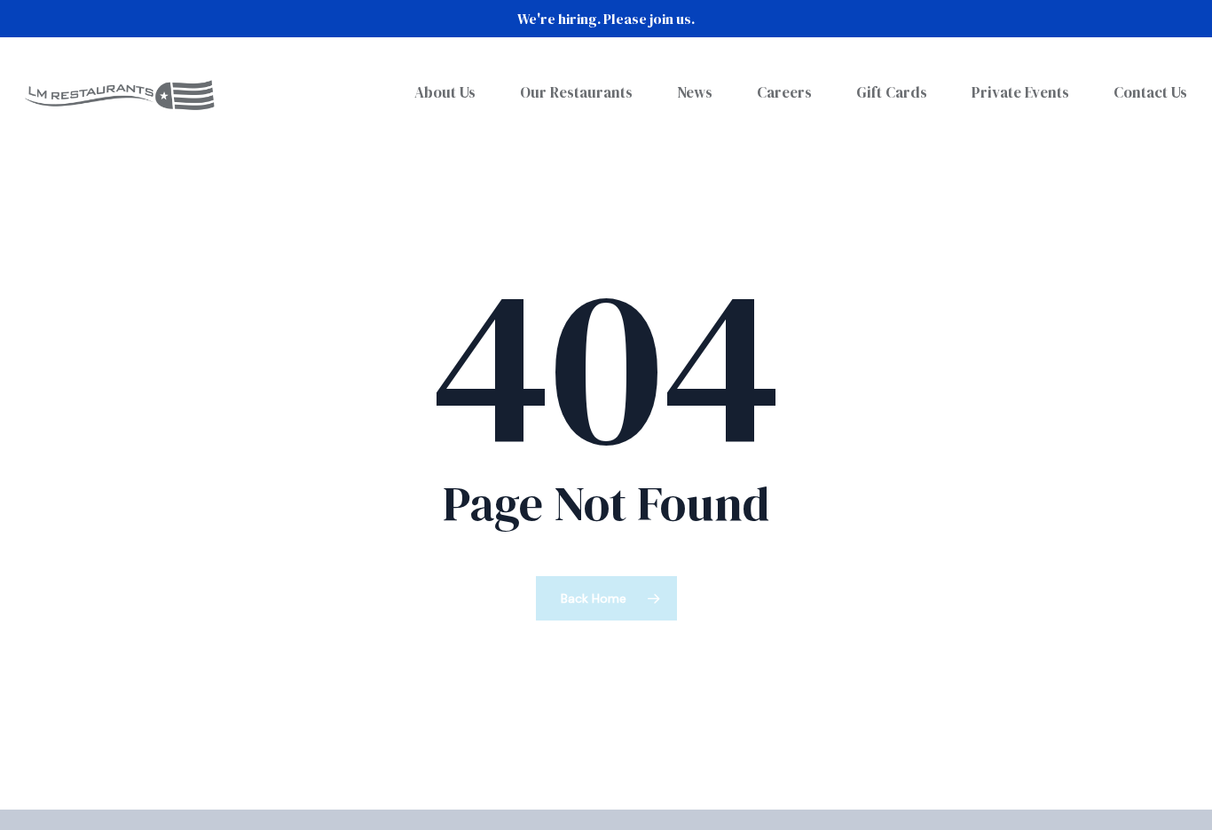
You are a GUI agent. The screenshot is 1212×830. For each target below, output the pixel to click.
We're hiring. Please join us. (606, 18)
